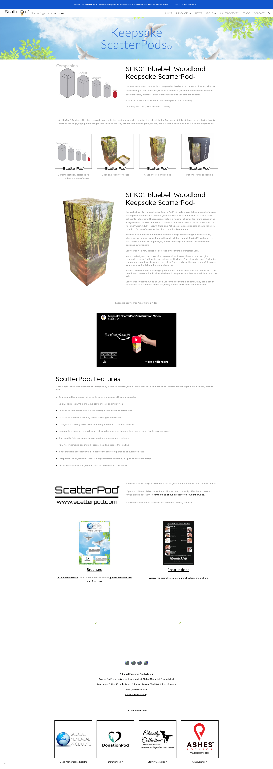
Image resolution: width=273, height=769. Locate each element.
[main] (136, 38)
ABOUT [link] (209, 13)
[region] (136, 4)
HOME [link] (168, 13)
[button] (269, 13)
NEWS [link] (198, 13)
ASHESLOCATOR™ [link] (229, 13)
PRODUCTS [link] (182, 13)
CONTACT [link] (259, 13)
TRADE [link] (246, 13)
